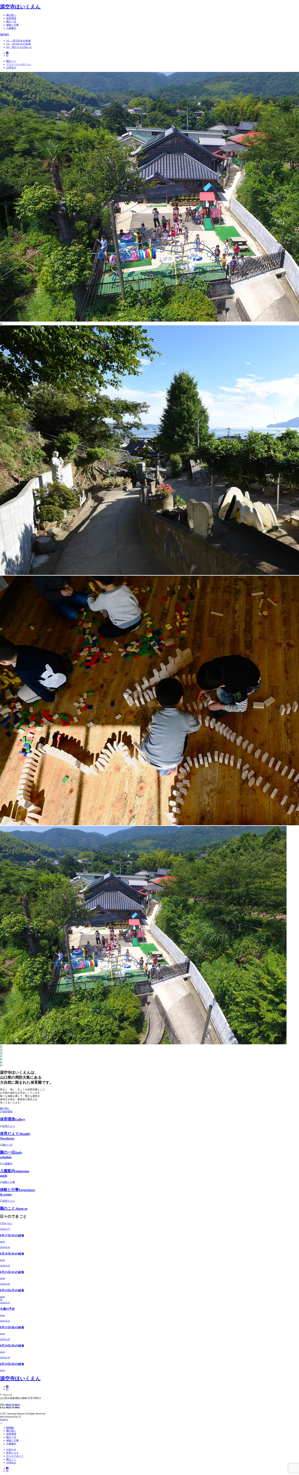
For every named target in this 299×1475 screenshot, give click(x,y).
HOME (10, 1427)
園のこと (11, 61)
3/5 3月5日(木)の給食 (18, 40)
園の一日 (11, 21)
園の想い (11, 15)
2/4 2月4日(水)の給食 (18, 44)
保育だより (12, 1452)
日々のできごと (15, 1456)
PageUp (4, 1419)
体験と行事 (12, 25)
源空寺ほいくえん (20, 6)
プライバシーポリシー (18, 64)
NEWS (4, 34)
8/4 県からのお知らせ (19, 47)
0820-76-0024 (13, 1404)
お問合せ (11, 67)
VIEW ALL (6, 1223)
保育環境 (11, 18)
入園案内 (11, 28)
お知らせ (11, 1449)
